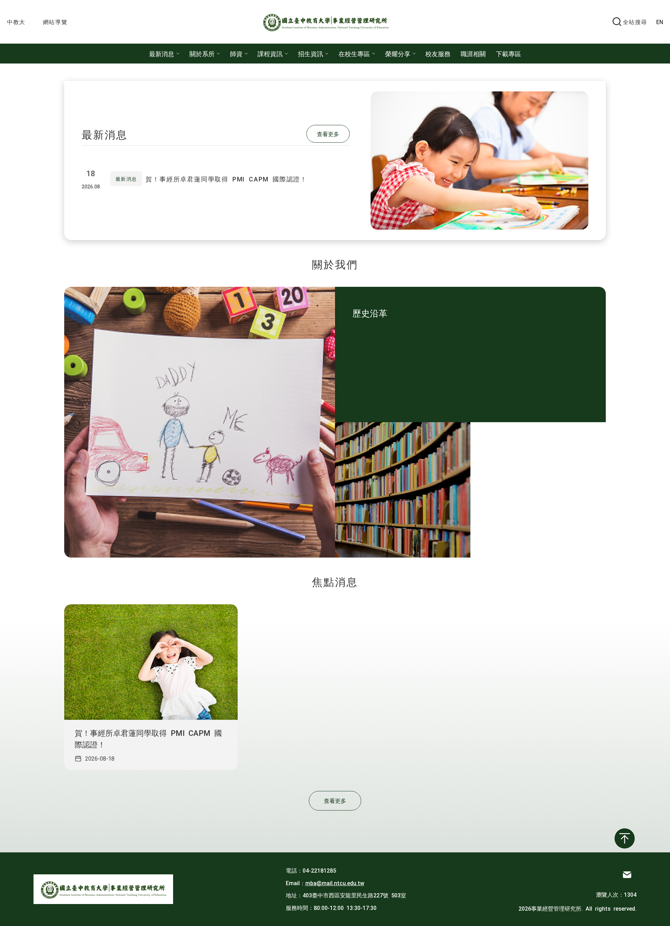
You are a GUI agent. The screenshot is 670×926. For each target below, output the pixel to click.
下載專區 (508, 53)
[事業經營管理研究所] (329, 22)
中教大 (16, 21)
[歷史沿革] (402, 490)
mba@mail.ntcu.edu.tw (334, 883)
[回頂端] (624, 838)
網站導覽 (55, 21)
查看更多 (328, 133)
